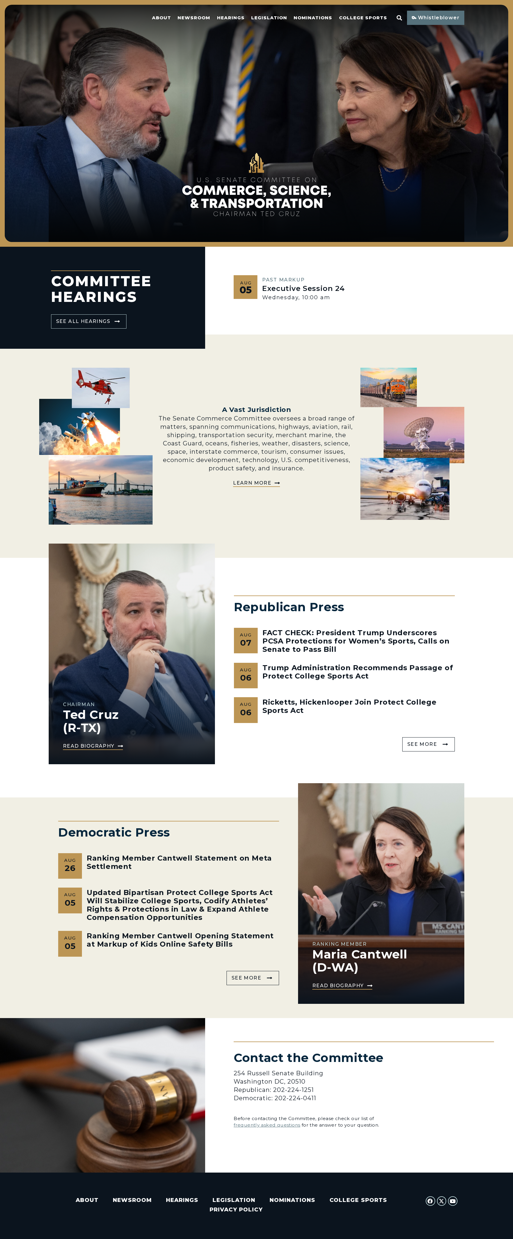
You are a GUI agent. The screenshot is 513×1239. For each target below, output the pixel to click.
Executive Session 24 (303, 288)
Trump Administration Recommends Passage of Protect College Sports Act (357, 671)
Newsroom (194, 17)
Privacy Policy (236, 1209)
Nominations (313, 17)
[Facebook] (430, 1201)
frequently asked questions (267, 1125)
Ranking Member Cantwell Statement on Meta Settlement (179, 862)
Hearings (231, 17)
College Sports (363, 17)
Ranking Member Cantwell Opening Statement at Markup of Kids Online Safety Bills (180, 939)
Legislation (269, 17)
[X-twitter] (441, 1201)
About (161, 17)
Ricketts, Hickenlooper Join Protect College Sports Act (349, 706)
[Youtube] (452, 1201)
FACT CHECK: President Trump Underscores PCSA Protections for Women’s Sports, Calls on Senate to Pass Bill (355, 641)
